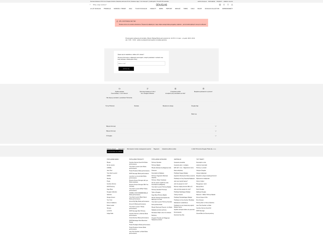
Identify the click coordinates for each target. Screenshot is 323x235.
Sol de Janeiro (111, 165)
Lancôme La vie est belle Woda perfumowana (137, 177)
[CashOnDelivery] (108, 113)
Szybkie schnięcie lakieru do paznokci (184, 209)
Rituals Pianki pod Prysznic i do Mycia (162, 207)
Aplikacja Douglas (201, 192)
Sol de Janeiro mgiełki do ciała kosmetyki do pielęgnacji (160, 183)
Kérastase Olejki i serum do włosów (161, 212)
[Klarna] (108, 109)
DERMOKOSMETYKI (228, 8)
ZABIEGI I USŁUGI (228, 1)
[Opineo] (182, 107)
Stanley (109, 178)
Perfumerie (211, 1)
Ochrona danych (111, 149)
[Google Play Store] (195, 109)
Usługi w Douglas (201, 170)
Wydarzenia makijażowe (203, 178)
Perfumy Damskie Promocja (159, 189)
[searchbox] (105, 5)
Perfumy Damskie (156, 162)
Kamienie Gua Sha (179, 215)
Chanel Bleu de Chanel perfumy (205, 213)
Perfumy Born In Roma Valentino (205, 202)
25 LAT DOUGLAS (95, 8)
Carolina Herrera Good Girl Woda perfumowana (138, 163)
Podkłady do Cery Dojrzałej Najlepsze (184, 178)
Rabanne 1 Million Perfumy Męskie (205, 194)
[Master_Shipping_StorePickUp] (155, 109)
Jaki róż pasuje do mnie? (181, 184)
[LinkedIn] (204, 117)
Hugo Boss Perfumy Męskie (159, 195)
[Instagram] (195, 117)
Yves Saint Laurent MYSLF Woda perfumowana (138, 189)
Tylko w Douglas (156, 192)
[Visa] (120, 109)
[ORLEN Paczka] (149, 109)
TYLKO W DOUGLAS (141, 8)
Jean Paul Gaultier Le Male (203, 205)
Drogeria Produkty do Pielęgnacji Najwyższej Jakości (160, 218)
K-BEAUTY (153, 8)
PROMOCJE (107, 8)
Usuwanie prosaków (179, 162)
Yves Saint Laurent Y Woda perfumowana (136, 207)
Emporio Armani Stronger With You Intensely (138, 185)
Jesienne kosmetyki (201, 165)
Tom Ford (109, 200)
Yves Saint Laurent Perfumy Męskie (161, 187)
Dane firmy (121, 149)
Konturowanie (177, 212)
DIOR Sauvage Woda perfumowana (139, 173)
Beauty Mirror (200, 186)
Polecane (154, 170)
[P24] (126, 109)
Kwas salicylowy (178, 170)
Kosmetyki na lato (201, 162)
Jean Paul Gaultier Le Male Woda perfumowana (138, 232)
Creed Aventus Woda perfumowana (139, 218)
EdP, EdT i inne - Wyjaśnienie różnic (184, 168)
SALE (130, 8)
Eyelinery (154, 215)
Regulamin (156, 149)
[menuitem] (96, 9)
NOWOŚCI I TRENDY (120, 8)
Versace (109, 208)
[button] (161, 126)
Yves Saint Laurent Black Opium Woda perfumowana (138, 198)
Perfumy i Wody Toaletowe (159, 180)
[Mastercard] (114, 109)
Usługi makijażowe (201, 173)
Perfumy (169, 8)
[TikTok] (201, 117)
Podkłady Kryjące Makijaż (181, 173)
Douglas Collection (112, 192)
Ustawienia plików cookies (169, 149)
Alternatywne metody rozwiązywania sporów (139, 149)
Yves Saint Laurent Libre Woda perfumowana (137, 167)
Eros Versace (200, 200)
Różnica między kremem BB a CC (183, 186)
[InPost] (143, 109)
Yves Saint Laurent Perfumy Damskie (162, 202)
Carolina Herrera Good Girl (203, 208)
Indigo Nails (110, 213)
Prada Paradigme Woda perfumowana (139, 224)
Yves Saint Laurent (112, 173)
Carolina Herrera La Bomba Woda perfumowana (138, 214)
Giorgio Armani (111, 197)
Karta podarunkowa (157, 204)
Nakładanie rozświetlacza (181, 202)
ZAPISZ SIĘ (126, 68)
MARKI (161, 8)
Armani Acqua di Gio (202, 197)
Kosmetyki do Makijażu (158, 173)
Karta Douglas (202, 1)
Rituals (109, 162)
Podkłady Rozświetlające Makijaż (183, 197)
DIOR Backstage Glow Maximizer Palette (138, 221)
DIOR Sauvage (200, 210)
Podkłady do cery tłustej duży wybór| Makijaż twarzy (184, 206)
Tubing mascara (178, 194)
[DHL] (137, 109)
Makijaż (177, 8)
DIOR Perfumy (111, 186)
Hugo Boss (110, 189)
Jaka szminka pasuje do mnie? (182, 189)
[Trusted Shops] (168, 107)
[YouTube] (198, 117)
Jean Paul (109, 170)
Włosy (200, 8)
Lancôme (109, 210)
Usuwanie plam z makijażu (181, 165)
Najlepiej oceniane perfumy (159, 210)
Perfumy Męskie (156, 165)
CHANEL (109, 168)
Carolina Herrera (111, 184)
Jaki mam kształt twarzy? (181, 181)
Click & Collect (200, 181)
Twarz (185, 8)
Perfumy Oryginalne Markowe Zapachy (160, 176)
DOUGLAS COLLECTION (212, 8)
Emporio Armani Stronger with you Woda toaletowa (138, 181)
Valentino (109, 194)
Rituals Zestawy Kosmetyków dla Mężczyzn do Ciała (160, 198)
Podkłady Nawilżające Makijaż (182, 192)
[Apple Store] (204, 109)
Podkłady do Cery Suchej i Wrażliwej (184, 200)
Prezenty (219, 1)
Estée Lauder (110, 205)
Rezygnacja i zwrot (201, 184)
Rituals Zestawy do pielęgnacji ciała (161, 168)
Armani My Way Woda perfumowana (139, 201)
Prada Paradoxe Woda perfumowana (139, 171)
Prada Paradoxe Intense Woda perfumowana (137, 228)
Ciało (193, 8)
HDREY (109, 176)
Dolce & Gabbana (111, 202)
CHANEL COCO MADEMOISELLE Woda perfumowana (138, 193)
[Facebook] (192, 117)
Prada (108, 181)
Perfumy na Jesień (201, 168)
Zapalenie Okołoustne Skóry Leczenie (184, 176)
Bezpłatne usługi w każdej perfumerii (206, 176)
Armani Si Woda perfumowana (137, 204)
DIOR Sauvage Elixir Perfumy (137, 211)
